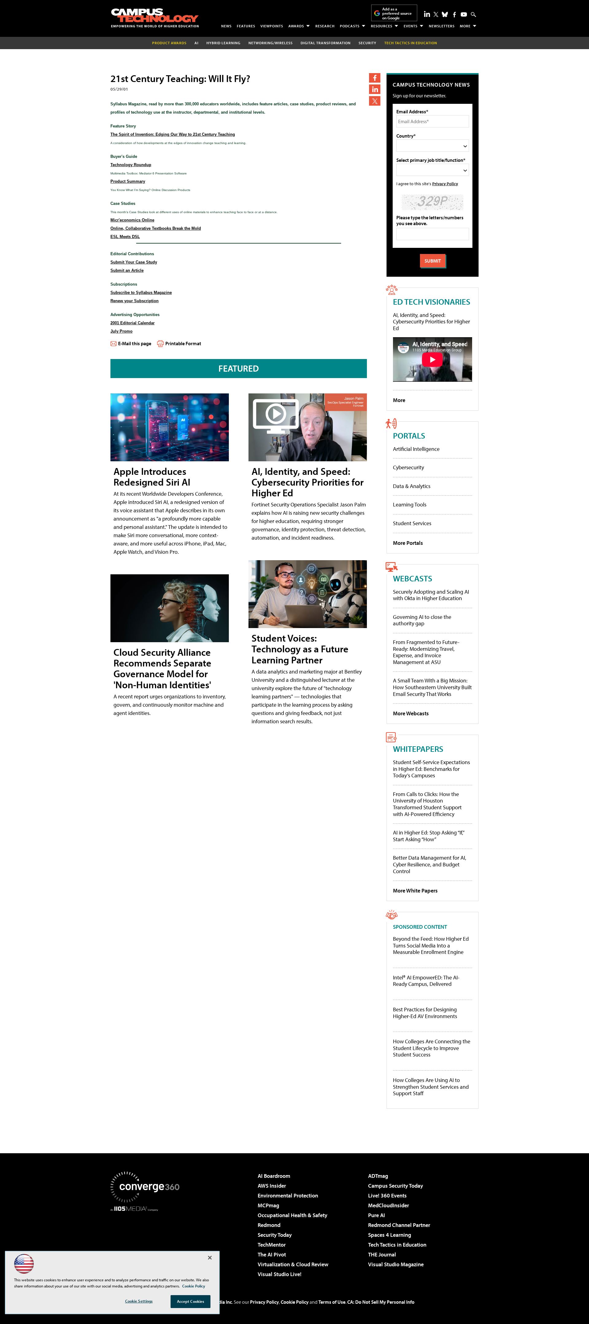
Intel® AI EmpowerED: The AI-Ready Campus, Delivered (426, 980)
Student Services (412, 523)
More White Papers (415, 890)
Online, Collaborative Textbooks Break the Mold (155, 228)
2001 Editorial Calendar (132, 323)
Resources (381, 26)
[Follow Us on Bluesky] (445, 14)
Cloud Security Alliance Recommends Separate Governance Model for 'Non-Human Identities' (162, 668)
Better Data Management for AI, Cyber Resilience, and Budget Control (429, 864)
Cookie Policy (295, 1302)
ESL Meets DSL (125, 236)
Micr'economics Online (132, 220)
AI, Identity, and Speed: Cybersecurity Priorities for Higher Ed (308, 482)
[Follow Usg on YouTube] (464, 14)
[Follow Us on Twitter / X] (435, 14)
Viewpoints (271, 26)
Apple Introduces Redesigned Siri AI (152, 476)
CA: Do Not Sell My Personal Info (380, 1302)
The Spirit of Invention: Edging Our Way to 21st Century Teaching (172, 134)
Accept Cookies (190, 1301)
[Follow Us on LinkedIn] (427, 14)
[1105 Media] (147, 1242)
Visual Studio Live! (280, 1274)
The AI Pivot (272, 1254)
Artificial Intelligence (416, 448)
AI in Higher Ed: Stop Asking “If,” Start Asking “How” (428, 836)
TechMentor (272, 1244)
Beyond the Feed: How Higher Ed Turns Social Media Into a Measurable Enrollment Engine (431, 945)
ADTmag (378, 1175)
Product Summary (127, 181)
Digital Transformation (326, 43)
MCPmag (268, 1205)
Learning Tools (409, 504)
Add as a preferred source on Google (397, 13)
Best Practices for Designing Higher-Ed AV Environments (425, 1012)
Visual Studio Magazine (396, 1264)
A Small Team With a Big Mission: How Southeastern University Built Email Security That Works (432, 687)
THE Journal (382, 1254)
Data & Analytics (411, 486)
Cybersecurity (408, 467)
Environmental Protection (288, 1195)
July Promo (121, 331)
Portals (409, 435)
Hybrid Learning (223, 43)
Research (325, 26)
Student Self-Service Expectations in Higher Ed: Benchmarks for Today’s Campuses (431, 769)
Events (411, 26)
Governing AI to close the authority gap (422, 620)
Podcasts (350, 26)
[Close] (210, 1257)
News (226, 26)
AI (196, 43)
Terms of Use (331, 1302)
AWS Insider (272, 1185)
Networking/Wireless (270, 43)
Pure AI (376, 1215)
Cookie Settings (139, 1301)
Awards (296, 26)
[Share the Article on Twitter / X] (375, 101)
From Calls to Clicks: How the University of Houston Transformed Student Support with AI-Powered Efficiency (427, 804)
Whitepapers (418, 748)
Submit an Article (127, 270)
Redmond (269, 1224)
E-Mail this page (134, 343)
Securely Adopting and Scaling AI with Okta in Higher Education (431, 595)
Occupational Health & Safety (292, 1215)
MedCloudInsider (388, 1205)
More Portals (408, 542)
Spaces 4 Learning (389, 1234)
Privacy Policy (445, 183)
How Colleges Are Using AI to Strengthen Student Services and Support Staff (431, 1087)
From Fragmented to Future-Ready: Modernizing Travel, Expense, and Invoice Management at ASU (426, 652)
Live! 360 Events (387, 1195)
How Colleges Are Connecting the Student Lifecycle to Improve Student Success (431, 1048)
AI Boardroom (274, 1175)
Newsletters (442, 26)
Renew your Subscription (134, 301)
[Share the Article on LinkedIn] (375, 89)
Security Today (275, 1234)
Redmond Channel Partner (399, 1224)
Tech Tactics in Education (397, 1244)
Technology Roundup (130, 164)
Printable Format (183, 343)
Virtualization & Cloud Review (293, 1264)
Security (367, 43)
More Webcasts (411, 713)
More (465, 26)
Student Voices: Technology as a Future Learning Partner (300, 649)
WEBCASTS (412, 578)
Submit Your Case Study (133, 262)
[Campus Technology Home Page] (154, 17)
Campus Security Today (395, 1185)
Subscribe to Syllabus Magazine (141, 292)
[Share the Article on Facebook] (375, 78)
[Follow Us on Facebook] (454, 15)
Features (246, 26)
